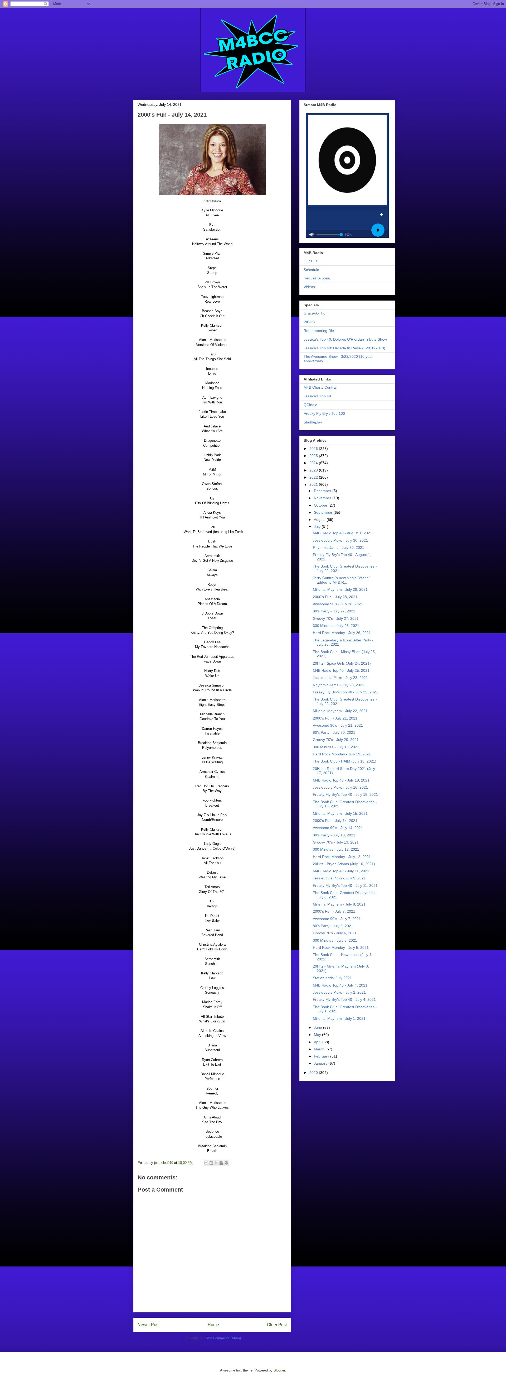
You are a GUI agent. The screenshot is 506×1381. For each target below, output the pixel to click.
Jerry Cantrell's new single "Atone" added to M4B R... (341, 580)
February (322, 1056)
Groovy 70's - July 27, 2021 (336, 618)
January (321, 1063)
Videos (309, 287)
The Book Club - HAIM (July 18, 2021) (344, 761)
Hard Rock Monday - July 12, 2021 (342, 857)
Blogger (279, 1370)
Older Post (277, 1324)
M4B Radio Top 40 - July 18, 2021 (341, 780)
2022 (314, 477)
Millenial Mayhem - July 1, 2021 (339, 1018)
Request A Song (317, 278)
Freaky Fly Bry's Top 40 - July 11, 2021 (345, 885)
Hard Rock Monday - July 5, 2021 (341, 947)
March (319, 1049)
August (320, 519)
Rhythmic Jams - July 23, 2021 (338, 685)
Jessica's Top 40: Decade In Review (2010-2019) (344, 348)
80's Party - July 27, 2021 (334, 611)
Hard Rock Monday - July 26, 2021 (342, 633)
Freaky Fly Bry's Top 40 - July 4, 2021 (344, 999)
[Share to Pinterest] (226, 1162)
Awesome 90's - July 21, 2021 (338, 725)
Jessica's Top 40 (317, 396)
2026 (314, 448)
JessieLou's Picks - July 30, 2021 (340, 540)
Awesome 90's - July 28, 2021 (338, 604)
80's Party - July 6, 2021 (333, 926)
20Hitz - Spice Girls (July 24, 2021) (342, 663)
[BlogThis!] (211, 1162)
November (323, 498)
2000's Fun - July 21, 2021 (335, 718)
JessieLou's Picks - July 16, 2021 (340, 787)
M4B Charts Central (320, 387)
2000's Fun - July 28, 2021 (335, 597)
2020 (314, 1072)
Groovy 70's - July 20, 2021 (336, 739)
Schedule (311, 270)
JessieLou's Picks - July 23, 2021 (340, 677)
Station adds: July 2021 (332, 978)
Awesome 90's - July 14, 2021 (338, 828)
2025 (314, 456)
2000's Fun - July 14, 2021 (335, 820)
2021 (314, 484)
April (318, 1042)
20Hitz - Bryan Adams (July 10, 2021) (344, 864)
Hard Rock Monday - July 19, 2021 (342, 754)
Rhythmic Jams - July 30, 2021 (338, 547)
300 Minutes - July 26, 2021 (336, 625)
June (318, 1027)
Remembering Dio (319, 330)
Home (213, 1324)
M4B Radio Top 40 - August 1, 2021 (342, 533)
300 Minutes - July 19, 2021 (336, 747)
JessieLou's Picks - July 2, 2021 (339, 992)
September (323, 512)
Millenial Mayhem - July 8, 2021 (339, 904)
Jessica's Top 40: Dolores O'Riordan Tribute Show (345, 339)
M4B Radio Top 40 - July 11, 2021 (341, 871)
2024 (314, 463)
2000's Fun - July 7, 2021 (334, 911)
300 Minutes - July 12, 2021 (336, 849)
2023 (314, 470)
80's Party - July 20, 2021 (334, 732)
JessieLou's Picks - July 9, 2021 (339, 878)
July (318, 527)
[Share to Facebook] (221, 1162)
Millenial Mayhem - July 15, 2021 (340, 813)
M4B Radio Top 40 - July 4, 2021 (340, 985)
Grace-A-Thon (316, 313)
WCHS (309, 322)
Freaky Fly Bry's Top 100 (324, 413)
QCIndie (310, 405)
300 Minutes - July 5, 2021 (335, 940)
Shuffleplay (313, 422)
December (323, 491)
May (318, 1034)
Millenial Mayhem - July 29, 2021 (340, 589)
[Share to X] (216, 1162)
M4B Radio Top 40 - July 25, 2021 (341, 670)
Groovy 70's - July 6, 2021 (335, 933)
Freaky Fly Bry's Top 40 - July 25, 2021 (345, 692)
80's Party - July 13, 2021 (334, 835)
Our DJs (310, 261)
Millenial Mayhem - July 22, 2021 (340, 711)
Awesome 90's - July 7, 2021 (337, 919)
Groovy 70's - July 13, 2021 (336, 842)
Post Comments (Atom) (223, 1338)
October (321, 505)
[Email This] (206, 1162)
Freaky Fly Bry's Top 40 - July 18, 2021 (345, 794)
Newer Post (148, 1324)
